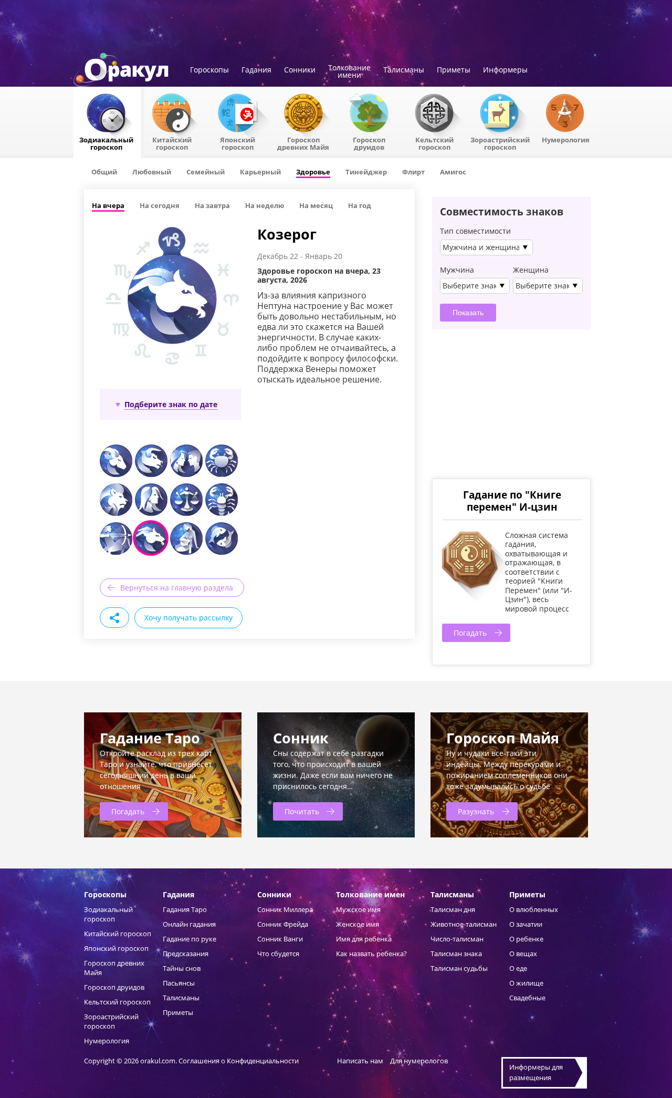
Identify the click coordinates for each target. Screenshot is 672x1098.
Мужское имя (358, 909)
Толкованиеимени (349, 72)
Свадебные (527, 997)
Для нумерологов (419, 1060)
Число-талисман (457, 939)
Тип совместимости (475, 231)
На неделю (264, 205)
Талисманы (403, 70)
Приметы (453, 70)
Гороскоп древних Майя (303, 143)
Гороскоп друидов (114, 987)
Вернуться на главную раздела (176, 588)
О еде (518, 968)
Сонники (300, 70)
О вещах (523, 953)
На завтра (212, 205)
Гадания (256, 70)
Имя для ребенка (364, 939)
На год (359, 205)
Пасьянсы (179, 983)
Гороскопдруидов (369, 143)
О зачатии (525, 924)
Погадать (470, 633)
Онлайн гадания (189, 924)
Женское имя (357, 924)
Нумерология (566, 139)
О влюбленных (533, 909)
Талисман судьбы (459, 968)
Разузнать (476, 811)
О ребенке (526, 939)
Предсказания (185, 953)
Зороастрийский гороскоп (500, 143)
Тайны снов (182, 968)
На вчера (108, 205)
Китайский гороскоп (172, 143)
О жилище (526, 983)
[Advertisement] (511, 403)
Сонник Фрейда (282, 924)
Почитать (302, 811)
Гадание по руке (189, 939)
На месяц (316, 205)
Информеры (505, 70)
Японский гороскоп (237, 143)
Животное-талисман (463, 924)
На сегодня (160, 205)
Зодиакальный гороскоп (106, 143)
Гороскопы (209, 70)
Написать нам (360, 1060)
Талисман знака (456, 953)
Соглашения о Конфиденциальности (239, 1060)
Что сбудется (278, 953)
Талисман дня (452, 909)
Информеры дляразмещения (536, 1072)
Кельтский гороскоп (434, 143)
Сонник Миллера (285, 909)
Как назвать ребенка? (371, 953)
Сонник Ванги (280, 939)
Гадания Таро (185, 909)
